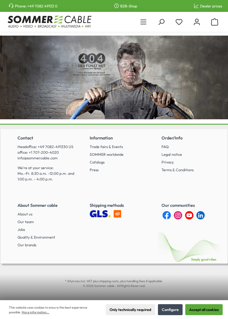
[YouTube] (189, 215)
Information (101, 138)
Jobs (21, 229)
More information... (35, 312)
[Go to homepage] (49, 21)
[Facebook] (167, 215)
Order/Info (172, 138)
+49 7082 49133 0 (42, 6)
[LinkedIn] (200, 215)
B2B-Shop (128, 6)
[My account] (196, 22)
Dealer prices (211, 6)
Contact (25, 138)
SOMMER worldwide (107, 154)
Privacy (168, 162)
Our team (26, 221)
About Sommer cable (38, 205)
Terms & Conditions (178, 169)
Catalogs (97, 162)
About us (25, 214)
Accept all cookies (204, 309)
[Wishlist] (179, 22)
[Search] (161, 22)
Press (94, 169)
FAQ (165, 146)
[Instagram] (178, 215)
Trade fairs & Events (106, 146)
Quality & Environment (36, 237)
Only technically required (130, 309)
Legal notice (172, 154)
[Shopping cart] (214, 22)
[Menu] (143, 22)
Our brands (27, 244)
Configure (170, 309)
